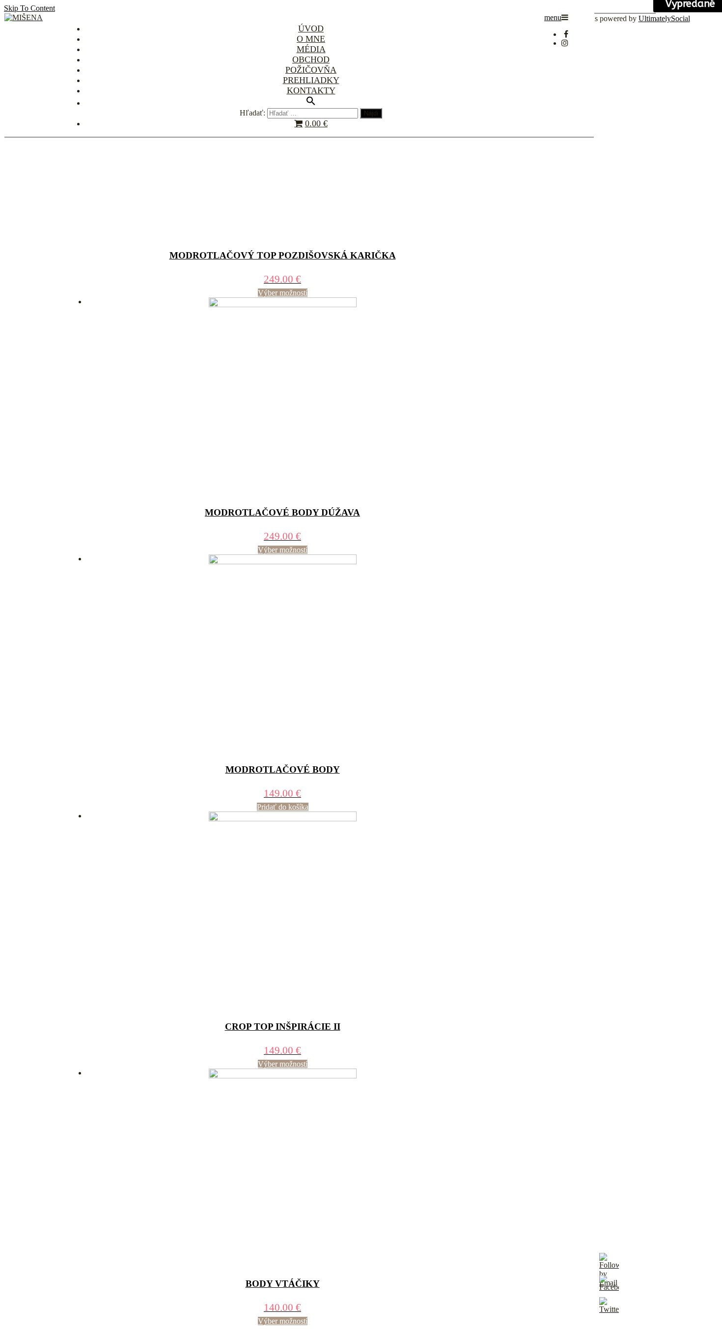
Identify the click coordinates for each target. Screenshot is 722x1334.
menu (552, 17)
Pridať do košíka (282, 807)
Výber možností (282, 293)
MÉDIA (311, 49)
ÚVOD (311, 28)
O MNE (311, 39)
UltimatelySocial (664, 18)
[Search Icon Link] (311, 102)
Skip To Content (29, 8)
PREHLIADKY (311, 80)
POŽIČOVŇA (310, 70)
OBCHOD (311, 59)
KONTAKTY (311, 90)
